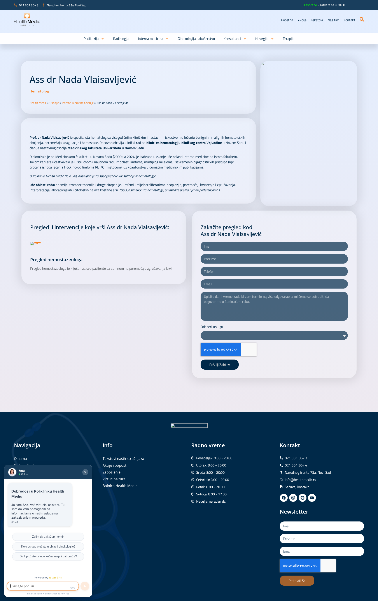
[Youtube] (312, 498)
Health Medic (38, 103)
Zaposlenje (112, 472)
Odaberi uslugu (212, 326)
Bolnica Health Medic (120, 485)
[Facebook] (284, 498)
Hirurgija (261, 38)
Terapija (288, 38)
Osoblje (54, 103)
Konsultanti (232, 38)
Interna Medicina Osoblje (78, 103)
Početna (287, 20)
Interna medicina (150, 38)
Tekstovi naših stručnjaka (123, 458)
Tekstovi (317, 20)
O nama (20, 458)
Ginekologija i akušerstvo (196, 38)
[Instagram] (293, 498)
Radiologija (121, 38)
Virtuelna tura (114, 479)
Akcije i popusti (115, 465)
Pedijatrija (91, 38)
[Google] (302, 498)
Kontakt (349, 20)
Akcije (302, 20)
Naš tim (333, 20)
